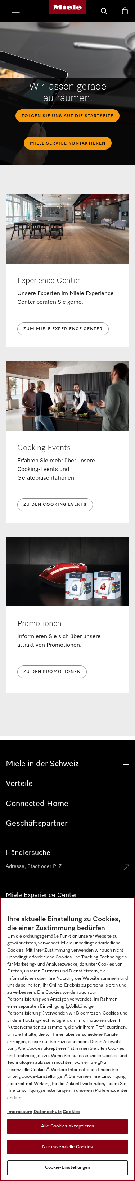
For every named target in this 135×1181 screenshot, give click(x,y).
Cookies (71, 1111)
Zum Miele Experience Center (63, 329)
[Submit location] (126, 867)
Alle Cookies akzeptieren (67, 1126)
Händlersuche (28, 852)
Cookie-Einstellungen (67, 1167)
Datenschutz (47, 1111)
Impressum (19, 1111)
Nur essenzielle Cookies (67, 1147)
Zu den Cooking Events (55, 505)
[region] (67, 1039)
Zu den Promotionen (52, 672)
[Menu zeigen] (16, 11)
